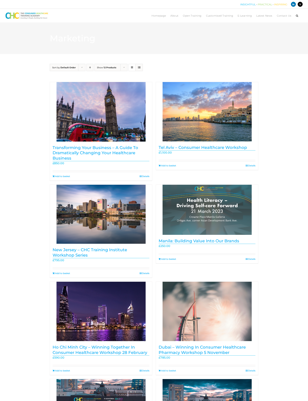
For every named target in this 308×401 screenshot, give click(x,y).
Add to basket (62, 176)
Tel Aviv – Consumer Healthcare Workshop (203, 147)
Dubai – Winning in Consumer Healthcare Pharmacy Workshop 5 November (202, 350)
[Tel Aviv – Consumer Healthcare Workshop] (207, 111)
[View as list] (139, 67)
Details (145, 176)
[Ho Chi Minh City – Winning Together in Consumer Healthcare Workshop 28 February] (101, 311)
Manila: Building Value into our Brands (199, 240)
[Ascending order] (89, 67)
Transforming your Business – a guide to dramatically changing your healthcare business (95, 153)
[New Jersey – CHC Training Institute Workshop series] (101, 214)
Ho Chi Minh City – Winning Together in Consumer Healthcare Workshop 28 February (100, 350)
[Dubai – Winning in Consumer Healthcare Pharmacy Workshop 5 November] (207, 311)
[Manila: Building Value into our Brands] (207, 210)
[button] (297, 15)
